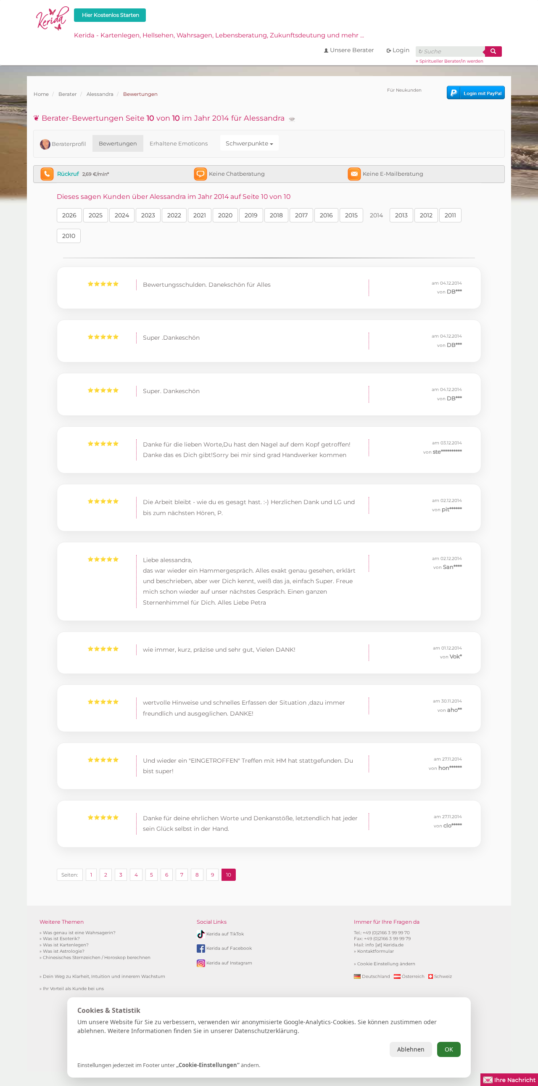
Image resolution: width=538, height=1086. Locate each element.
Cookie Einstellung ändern (386, 964)
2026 (69, 215)
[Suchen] (493, 51)
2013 (401, 215)
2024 (122, 215)
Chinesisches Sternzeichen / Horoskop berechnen (96, 957)
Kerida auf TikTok (225, 933)
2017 (301, 215)
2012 (426, 215)
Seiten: (69, 875)
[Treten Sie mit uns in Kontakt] (509, 1078)
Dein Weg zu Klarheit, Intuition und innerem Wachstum (104, 976)
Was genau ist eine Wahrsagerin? (79, 932)
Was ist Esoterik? (61, 938)
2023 (148, 215)
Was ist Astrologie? (63, 951)
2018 (276, 215)
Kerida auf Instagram (229, 963)
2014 (376, 215)
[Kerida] (53, 17)
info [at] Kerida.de (384, 945)
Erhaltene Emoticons (179, 143)
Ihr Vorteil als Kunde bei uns (73, 988)
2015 (351, 215)
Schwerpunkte (248, 143)
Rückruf (68, 173)
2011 (450, 215)
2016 (326, 215)
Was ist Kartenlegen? (66, 945)
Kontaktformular (375, 951)
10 (228, 875)
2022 (174, 215)
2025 (96, 215)
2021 (199, 215)
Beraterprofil (68, 143)
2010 (68, 236)
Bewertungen (118, 143)
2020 (225, 215)
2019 (251, 215)
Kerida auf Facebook (229, 948)
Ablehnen (411, 1049)
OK (449, 1049)
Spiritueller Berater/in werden (451, 61)
